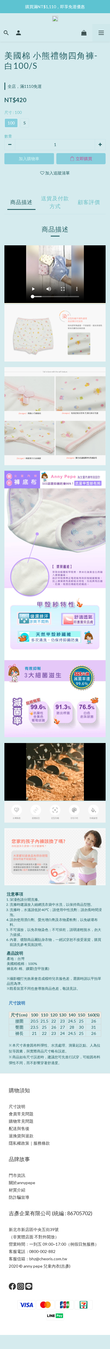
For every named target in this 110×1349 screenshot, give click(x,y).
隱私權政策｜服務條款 (29, 1143)
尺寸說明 (17, 1002)
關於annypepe (22, 1182)
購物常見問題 (21, 1121)
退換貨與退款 (21, 1135)
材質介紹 (17, 1189)
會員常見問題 (21, 1113)
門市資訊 (17, 1175)
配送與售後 (19, 1128)
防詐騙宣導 (19, 1197)
